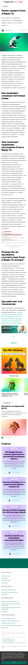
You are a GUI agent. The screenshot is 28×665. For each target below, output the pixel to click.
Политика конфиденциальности (8, 639)
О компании (8, 646)
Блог (3, 647)
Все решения (4, 583)
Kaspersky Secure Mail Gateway (11, 323)
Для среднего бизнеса (7, 597)
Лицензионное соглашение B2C (8, 641)
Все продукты (4, 594)
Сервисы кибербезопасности (8, 618)
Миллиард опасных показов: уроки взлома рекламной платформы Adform (14, 455)
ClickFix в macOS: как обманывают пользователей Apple (14, 538)
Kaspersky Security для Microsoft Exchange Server (12, 314)
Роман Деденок (9, 30)
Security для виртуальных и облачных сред (11, 625)
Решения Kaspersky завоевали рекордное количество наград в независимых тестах (10, 395)
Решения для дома (6, 572)
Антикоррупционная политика (8, 640)
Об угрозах (19, 646)
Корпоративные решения (8, 614)
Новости (24, 646)
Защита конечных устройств (8, 623)
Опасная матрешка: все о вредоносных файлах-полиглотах (14, 484)
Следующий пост (7, 402)
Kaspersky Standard (5, 576)
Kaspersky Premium (5, 580)
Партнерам (14, 646)
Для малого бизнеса (6, 586)
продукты (5, 6)
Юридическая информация (20, 642)
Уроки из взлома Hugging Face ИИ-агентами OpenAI (14, 511)
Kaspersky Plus (4, 578)
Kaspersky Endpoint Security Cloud (9, 592)
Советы (15, 448)
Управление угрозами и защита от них (10, 620)
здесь (2, 659)
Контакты (3, 646)
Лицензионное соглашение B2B (8, 642)
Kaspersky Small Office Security (8, 589)
